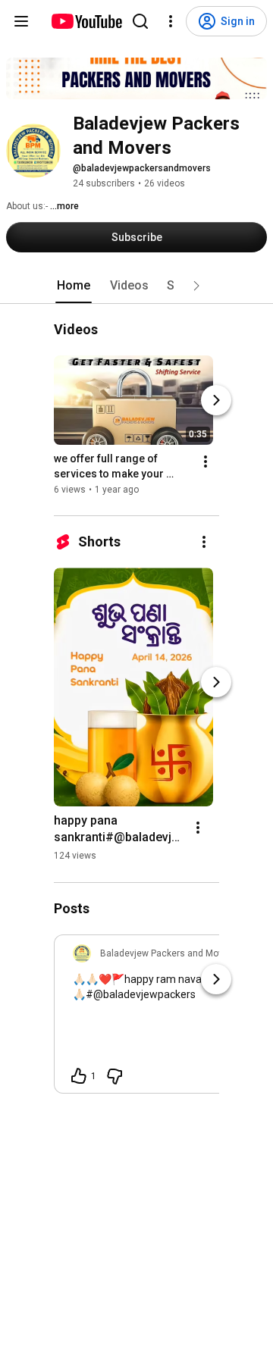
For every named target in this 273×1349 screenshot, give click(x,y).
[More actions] (205, 462)
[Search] (140, 21)
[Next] (216, 401)
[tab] (73, 286)
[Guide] (21, 21)
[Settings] (171, 21)
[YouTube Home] (86, 21)
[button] (196, 286)
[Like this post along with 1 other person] (79, 1076)
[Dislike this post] (114, 1076)
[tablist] (136, 286)
